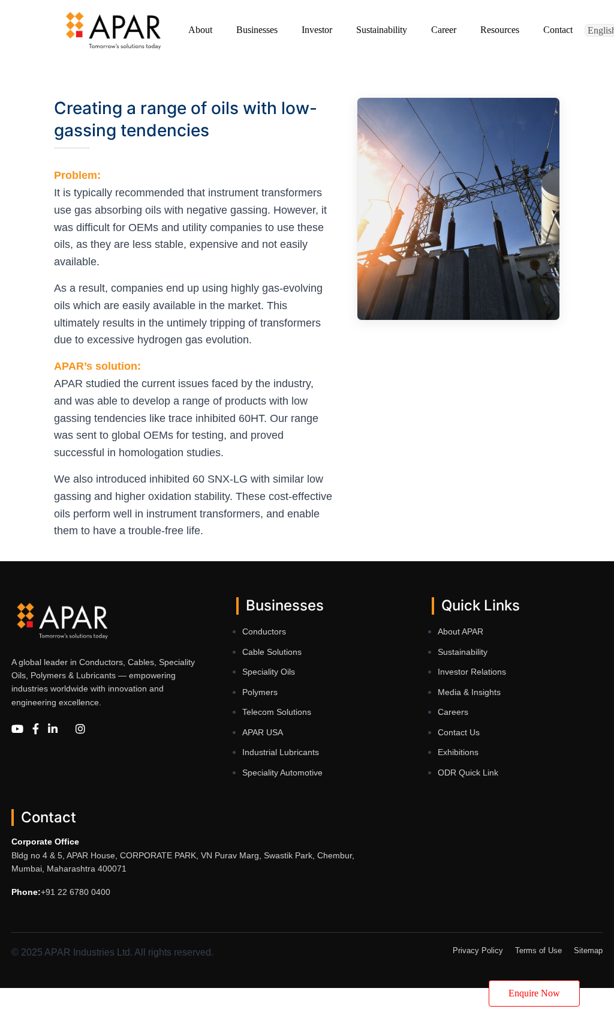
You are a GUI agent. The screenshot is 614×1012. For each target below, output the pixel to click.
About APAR (460, 631)
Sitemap (588, 950)
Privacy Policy (478, 950)
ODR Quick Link (468, 772)
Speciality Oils (268, 671)
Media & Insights (469, 692)
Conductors (264, 631)
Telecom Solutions (276, 712)
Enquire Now (534, 993)
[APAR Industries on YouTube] (17, 729)
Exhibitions (458, 752)
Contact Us (459, 732)
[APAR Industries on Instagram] (80, 729)
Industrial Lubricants (280, 752)
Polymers (260, 692)
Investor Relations (472, 671)
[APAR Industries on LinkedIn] (53, 729)
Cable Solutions (272, 652)
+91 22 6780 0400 (75, 892)
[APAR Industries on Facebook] (35, 729)
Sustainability (462, 652)
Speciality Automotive (282, 772)
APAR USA (262, 732)
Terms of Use (538, 950)
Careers (453, 712)
